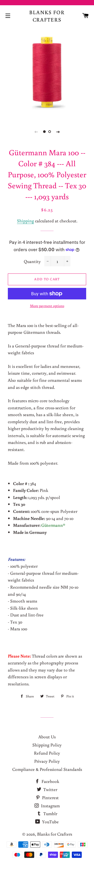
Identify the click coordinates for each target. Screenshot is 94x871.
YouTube (50, 822)
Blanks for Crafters (47, 16)
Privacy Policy (47, 761)
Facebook (49, 781)
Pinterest (50, 797)
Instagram (50, 806)
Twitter (49, 789)
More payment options (47, 305)
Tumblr (49, 813)
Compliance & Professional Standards (47, 769)
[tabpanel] (47, 72)
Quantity (32, 261)
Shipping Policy (47, 745)
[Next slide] (58, 131)
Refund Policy (47, 753)
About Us (47, 737)
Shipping (25, 221)
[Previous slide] (36, 131)
